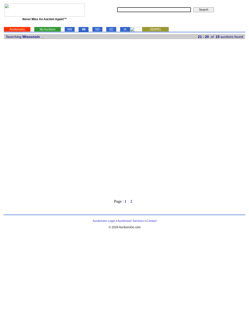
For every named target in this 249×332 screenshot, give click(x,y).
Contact (151, 221)
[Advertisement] (225, 121)
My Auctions (47, 29)
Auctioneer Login (104, 221)
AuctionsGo (17, 29)
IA (125, 29)
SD (111, 29)
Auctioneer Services (130, 221)
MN (69, 29)
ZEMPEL (155, 29)
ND (97, 29)
